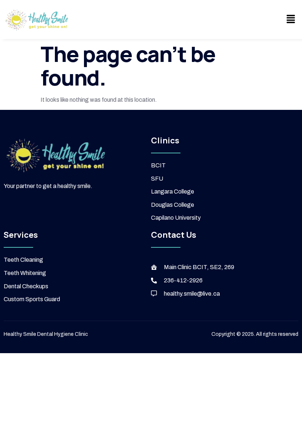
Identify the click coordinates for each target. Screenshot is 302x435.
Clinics (165, 140)
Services (21, 234)
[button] (291, 19)
